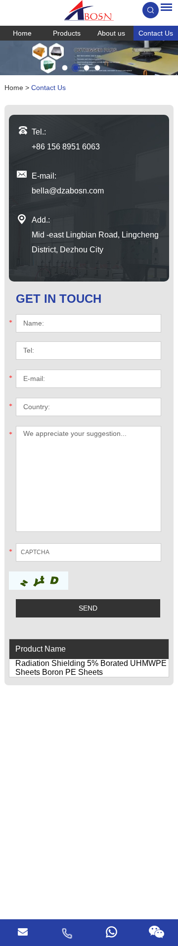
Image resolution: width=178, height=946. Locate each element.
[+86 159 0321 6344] (111, 932)
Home (22, 33)
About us (111, 33)
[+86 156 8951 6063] (67, 932)
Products (67, 33)
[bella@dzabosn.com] (22, 932)
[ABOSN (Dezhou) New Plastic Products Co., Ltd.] (89, 10)
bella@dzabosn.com (68, 191)
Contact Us (155, 33)
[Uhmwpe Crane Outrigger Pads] (89, 58)
